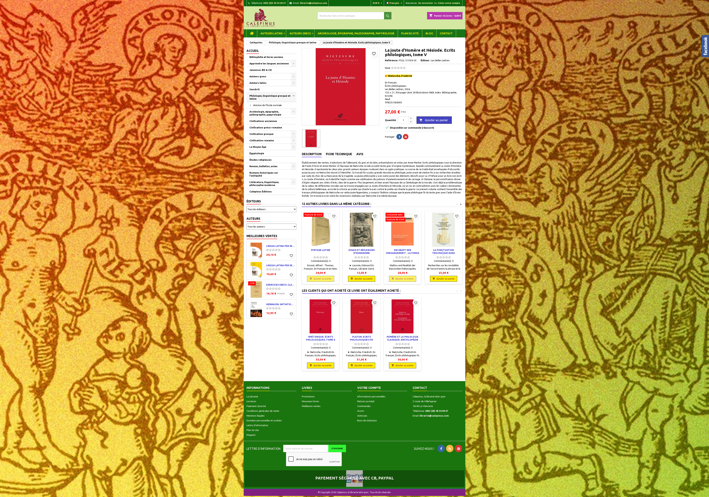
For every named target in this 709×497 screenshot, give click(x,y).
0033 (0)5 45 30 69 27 (274, 3)
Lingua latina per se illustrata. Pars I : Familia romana (280, 246)
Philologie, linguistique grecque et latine (269, 97)
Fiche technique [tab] (339, 154)
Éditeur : (426, 60)
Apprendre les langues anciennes (269, 63)
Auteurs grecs (300, 33)
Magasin (251, 435)
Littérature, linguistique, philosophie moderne (264, 183)
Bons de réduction (367, 420)
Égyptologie (256, 153)
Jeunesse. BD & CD (260, 70)
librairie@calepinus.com (313, 3)
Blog (429, 33)
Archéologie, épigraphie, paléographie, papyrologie (356, 33)
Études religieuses (260, 159)
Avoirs (360, 411)
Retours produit (365, 401)
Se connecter (425, 3)
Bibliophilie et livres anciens (266, 57)
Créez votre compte (449, 3)
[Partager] (399, 136)
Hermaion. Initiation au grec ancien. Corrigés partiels (280, 304)
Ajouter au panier (433, 120)
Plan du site (410, 33)
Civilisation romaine (261, 140)
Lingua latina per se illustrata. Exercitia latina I (280, 265)
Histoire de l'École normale (267, 105)
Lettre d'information (257, 425)
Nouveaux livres (310, 401)
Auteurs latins (272, 33)
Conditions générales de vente (262, 411)
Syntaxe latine (320, 250)
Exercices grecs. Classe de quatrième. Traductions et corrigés (280, 285)
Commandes (364, 406)
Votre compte (369, 387)
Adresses (362, 415)
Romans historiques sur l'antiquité (263, 174)
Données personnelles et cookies (264, 420)
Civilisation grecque (261, 134)
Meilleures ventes (261, 236)
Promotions (308, 396)
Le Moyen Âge (257, 147)
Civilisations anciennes (263, 121)
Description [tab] (312, 154)
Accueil (252, 50)
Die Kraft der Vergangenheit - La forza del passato (402, 253)
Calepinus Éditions (260, 191)
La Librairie (252, 396)
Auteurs (253, 218)
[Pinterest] (405, 136)
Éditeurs (253, 201)
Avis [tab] (359, 154)
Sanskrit (254, 89)
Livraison (251, 401)
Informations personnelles (371, 396)
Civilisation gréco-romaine (265, 127)
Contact (446, 33)
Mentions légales (255, 415)
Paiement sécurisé (256, 406)
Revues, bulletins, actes (263, 166)
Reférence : (392, 60)
